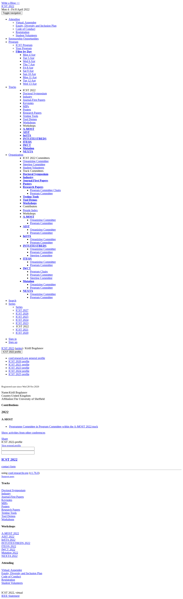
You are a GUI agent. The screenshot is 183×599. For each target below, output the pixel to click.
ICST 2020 (22, 332)
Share (4, 438)
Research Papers (32, 112)
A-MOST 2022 (10, 533)
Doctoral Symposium (35, 93)
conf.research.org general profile (27, 358)
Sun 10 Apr (29, 74)
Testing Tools (30, 116)
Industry (27, 96)
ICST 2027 (22, 310)
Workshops (29, 122)
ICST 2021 (22, 329)
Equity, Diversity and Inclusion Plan (36, 25)
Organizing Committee (36, 161)
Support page (7, 476)
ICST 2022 (7, 348)
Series (19, 307)
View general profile (11, 445)
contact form (8, 466)
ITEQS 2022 (8, 546)
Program (13, 41)
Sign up (13, 342)
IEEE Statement (10, 595)
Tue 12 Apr (29, 80)
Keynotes (28, 103)
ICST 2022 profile (12, 351)
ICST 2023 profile (19, 367)
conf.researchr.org (18, 472)
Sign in (13, 338)
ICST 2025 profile (19, 374)
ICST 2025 (22, 316)
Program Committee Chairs (45, 190)
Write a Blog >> (10, 2)
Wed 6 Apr (29, 61)
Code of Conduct (25, 28)
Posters (27, 109)
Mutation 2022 (9, 552)
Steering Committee (34, 164)
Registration (22, 32)
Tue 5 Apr (28, 57)
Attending (14, 19)
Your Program (24, 48)
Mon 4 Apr (29, 54)
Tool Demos (30, 119)
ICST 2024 (22, 319)
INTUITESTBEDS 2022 (15, 543)
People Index (30, 210)
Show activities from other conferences (23, 432)
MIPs (26, 106)
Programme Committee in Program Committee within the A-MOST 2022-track (53, 426)
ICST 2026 (22, 313)
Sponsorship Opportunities (24, 38)
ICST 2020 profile (19, 361)
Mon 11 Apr (30, 77)
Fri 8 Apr (28, 67)
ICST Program (24, 45)
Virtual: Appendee (26, 22)
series (19, 348)
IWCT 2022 (8, 549)
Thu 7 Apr (29, 64)
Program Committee (41, 193)
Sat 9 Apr (28, 70)
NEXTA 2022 (9, 555)
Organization (16, 154)
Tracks (12, 87)
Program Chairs (39, 271)
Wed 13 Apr (30, 83)
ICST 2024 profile (19, 371)
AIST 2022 (7, 536)
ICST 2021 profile (19, 364)
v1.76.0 (34, 472)
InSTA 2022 (8, 539)
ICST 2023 (22, 323)
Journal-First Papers (34, 99)
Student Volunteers (26, 35)
